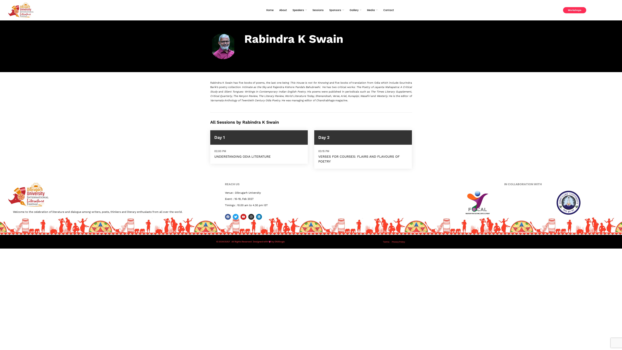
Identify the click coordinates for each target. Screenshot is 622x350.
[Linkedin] (259, 217)
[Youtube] (243, 217)
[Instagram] (251, 217)
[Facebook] (228, 217)
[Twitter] (236, 217)
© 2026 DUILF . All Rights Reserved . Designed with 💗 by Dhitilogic (250, 241)
